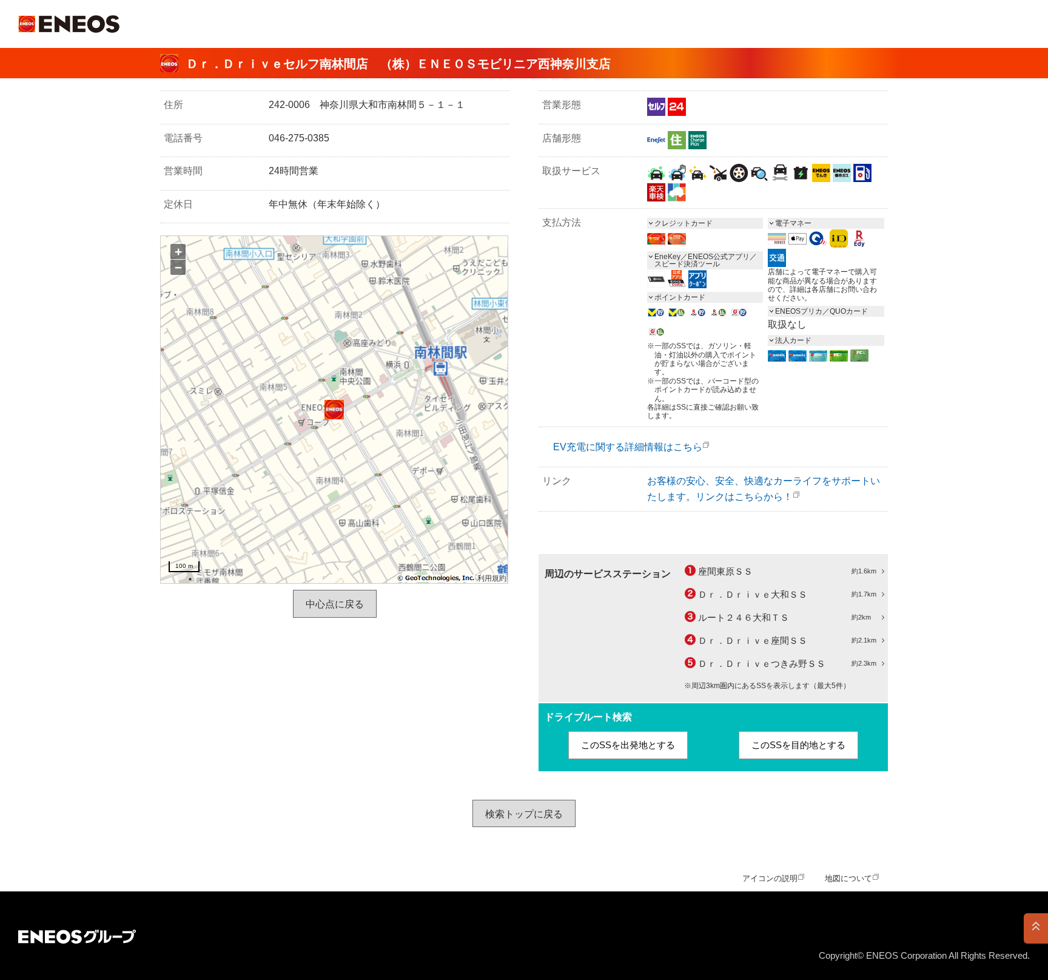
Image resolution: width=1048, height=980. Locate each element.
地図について (848, 878)
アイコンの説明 (770, 878)
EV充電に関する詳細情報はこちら (627, 447)
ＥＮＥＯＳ (68, 24)
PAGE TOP (1036, 928)
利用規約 (491, 578)
